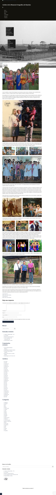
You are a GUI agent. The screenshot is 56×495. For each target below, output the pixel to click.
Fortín (9, 40)
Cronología (6, 14)
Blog (5, 13)
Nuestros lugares (9, 32)
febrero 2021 (6, 388)
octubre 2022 (6, 375)
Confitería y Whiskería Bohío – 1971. (9, 334)
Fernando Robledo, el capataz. (8, 340)
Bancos (5, 404)
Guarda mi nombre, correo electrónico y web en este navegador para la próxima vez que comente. (16, 319)
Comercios (5, 409)
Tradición (5, 428)
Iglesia (9, 46)
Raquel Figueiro (5, 60)
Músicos (5, 422)
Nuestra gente (8, 29)
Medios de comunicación (7, 421)
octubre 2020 (6, 393)
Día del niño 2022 (5, 293)
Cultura (8, 60)
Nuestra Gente (6, 423)
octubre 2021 (6, 379)
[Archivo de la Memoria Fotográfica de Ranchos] (11, 0)
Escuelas (5, 416)
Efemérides (5, 415)
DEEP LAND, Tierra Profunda (6, 297)
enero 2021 (5, 389)
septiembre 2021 (6, 380)
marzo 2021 (5, 387)
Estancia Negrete (11, 47)
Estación (9, 41)
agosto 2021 (6, 381)
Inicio (5, 10)
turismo (5, 429)
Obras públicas (6, 424)
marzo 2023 (5, 373)
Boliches (5, 407)
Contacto (5, 17)
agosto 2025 (6, 367)
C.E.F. (9, 44)
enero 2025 (5, 368)
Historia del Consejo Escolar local (9, 336)
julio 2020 (5, 396)
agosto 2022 (6, 376)
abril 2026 (5, 362)
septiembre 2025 (6, 366)
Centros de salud (6, 408)
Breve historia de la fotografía (9, 34)
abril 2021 (5, 386)
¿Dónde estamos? (9, 27)
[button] (21, 20)
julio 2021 (5, 382)
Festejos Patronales (6, 417)
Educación (5, 414)
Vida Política (8, 30)
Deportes (5, 411)
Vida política (6, 430)
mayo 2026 (5, 361)
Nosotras (5, 16)
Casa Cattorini (6, 335)
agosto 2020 (6, 395)
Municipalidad (10, 43)
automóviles (5, 403)
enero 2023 (5, 374)
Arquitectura (6, 402)
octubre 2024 (6, 369)
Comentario (4, 310)
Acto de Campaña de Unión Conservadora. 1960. (11, 474)
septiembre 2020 (6, 394)
